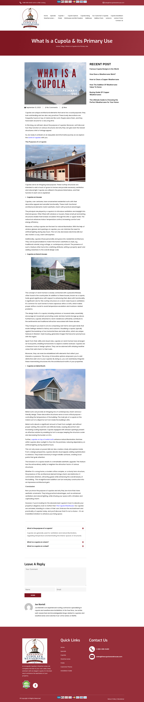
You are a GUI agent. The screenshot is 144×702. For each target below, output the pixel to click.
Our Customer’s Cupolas (100, 16)
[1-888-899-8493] (92, 649)
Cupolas (61, 16)
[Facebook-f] (35, 685)
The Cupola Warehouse (65, 506)
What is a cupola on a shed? (38, 546)
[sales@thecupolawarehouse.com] (92, 657)
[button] (55, 528)
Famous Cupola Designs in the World (104, 69)
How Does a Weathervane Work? (103, 74)
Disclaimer (120, 699)
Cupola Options (73, 16)
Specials (53, 16)
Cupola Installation (117, 16)
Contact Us (119, 21)
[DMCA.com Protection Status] (26, 684)
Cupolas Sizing (85, 16)
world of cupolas (34, 137)
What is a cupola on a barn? (38, 542)
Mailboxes (88, 18)
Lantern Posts (118, 18)
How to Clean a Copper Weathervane (104, 79)
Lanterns (109, 18)
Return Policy (112, 699)
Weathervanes (49, 18)
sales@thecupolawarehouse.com (109, 657)
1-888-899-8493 (102, 649)
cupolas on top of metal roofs (42, 439)
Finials (60, 18)
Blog (62, 46)
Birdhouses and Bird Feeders (73, 18)
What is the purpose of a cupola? (39, 528)
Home (46, 16)
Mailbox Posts (98, 18)
